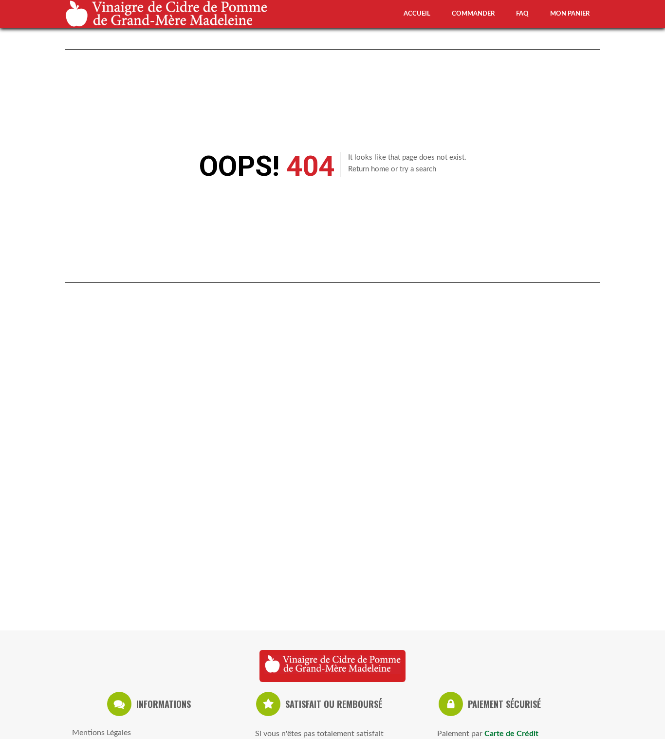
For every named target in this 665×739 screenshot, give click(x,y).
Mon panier (570, 14)
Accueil (417, 14)
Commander (473, 14)
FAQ (522, 14)
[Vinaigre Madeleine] (332, 666)
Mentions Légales (101, 733)
